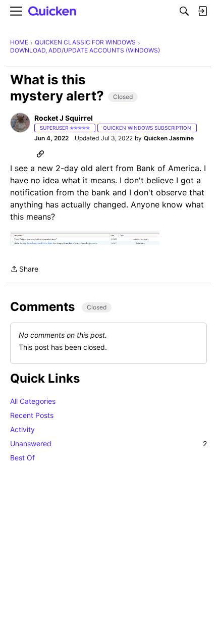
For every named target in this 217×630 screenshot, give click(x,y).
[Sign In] (202, 11)
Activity (22, 429)
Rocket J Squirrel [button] (63, 118)
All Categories (33, 401)
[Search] (184, 11)
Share (24, 270)
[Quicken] (52, 11)
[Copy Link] (40, 153)
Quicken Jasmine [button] (169, 138)
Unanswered (108, 443)
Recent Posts (31, 415)
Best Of (22, 457)
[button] (20, 123)
